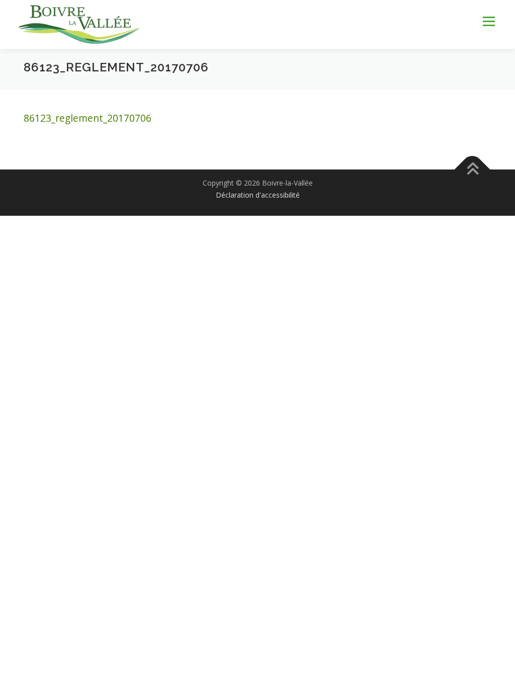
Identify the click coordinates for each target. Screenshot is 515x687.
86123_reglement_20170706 (87, 118)
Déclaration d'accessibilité (258, 195)
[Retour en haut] (472, 169)
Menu (488, 21)
